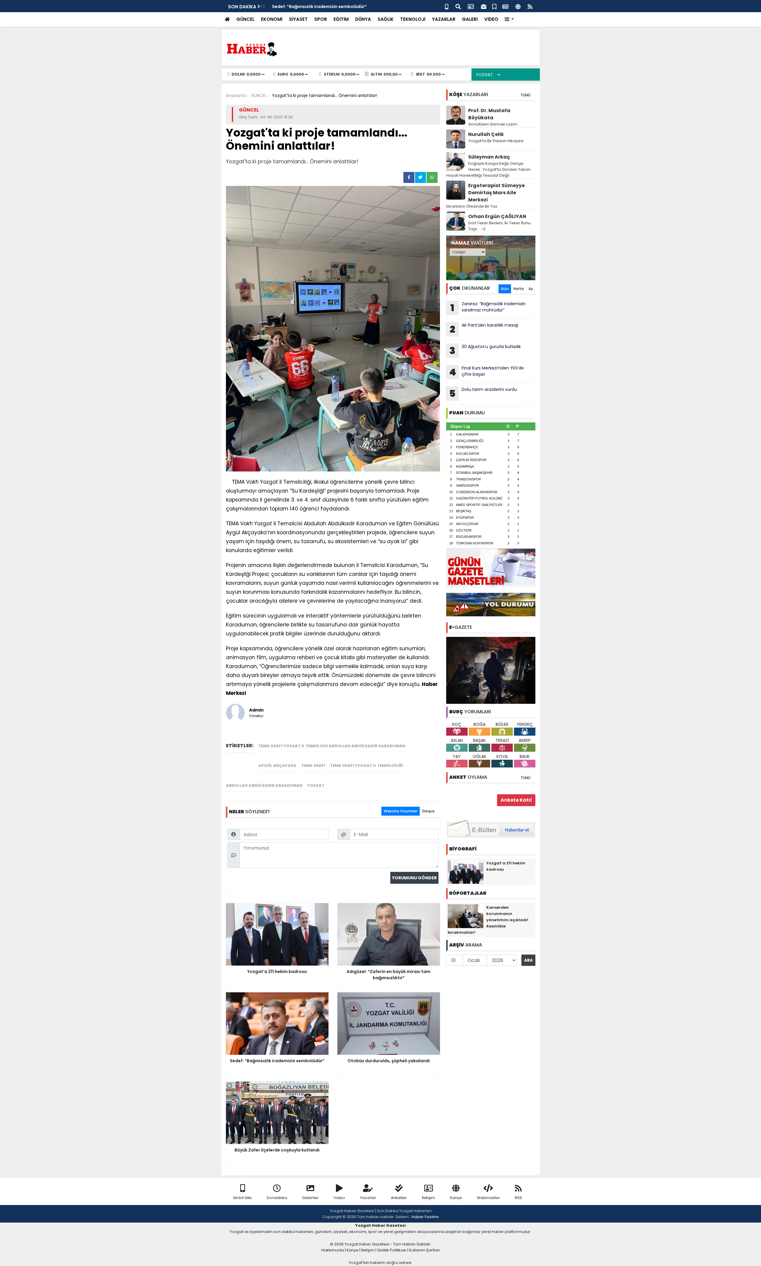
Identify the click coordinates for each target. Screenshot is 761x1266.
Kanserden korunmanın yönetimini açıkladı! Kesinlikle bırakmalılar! (488, 920)
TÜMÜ (526, 95)
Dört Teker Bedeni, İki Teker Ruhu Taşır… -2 (499, 226)
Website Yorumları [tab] (400, 811)
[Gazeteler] (505, 6)
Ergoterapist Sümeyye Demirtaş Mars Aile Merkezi (496, 192)
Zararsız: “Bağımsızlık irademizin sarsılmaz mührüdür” (488, 307)
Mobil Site (242, 1198)
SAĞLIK (386, 19)
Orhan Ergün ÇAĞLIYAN (497, 216)
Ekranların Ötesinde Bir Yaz (471, 206)
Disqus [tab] (428, 811)
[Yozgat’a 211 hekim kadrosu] (465, 872)
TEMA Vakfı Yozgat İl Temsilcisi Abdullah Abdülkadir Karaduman (331, 746)
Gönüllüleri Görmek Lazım (493, 124)
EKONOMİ (271, 19)
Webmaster (488, 1198)
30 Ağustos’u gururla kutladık (485, 350)
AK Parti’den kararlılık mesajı (484, 329)
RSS (518, 1198)
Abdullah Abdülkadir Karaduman (264, 785)
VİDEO (491, 19)
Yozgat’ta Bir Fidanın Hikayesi (495, 141)
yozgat (315, 785)
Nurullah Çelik (486, 134)
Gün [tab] (505, 288)
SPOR (320, 19)
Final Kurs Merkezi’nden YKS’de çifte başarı (486, 372)
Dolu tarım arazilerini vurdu (483, 393)
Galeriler (310, 1198)
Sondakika (277, 1198)
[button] (509, 19)
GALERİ (470, 19)
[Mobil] (446, 6)
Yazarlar (368, 1198)
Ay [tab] (531, 288)
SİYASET (298, 19)
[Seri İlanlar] (494, 6)
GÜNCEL (245, 19)
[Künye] (517, 6)
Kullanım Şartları (424, 1250)
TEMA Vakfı (313, 765)
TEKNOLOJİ (412, 19)
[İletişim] (471, 6)
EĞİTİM (341, 19)
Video (339, 1198)
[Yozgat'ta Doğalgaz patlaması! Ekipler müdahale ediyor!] (490, 670)
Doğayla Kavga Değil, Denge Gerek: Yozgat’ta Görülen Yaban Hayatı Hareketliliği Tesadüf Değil (488, 169)
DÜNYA (363, 19)
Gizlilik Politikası (391, 1250)
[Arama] (458, 6)
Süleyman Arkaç (489, 156)
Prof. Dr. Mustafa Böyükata (489, 114)
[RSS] (530, 6)
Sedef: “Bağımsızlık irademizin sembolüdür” (319, 7)
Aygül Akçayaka (277, 765)
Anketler (399, 1198)
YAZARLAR (443, 19)
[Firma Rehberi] (483, 6)
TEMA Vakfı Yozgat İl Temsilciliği (366, 765)
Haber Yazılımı (425, 1217)
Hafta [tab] (518, 288)
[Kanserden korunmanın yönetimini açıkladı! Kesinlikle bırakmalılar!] (465, 916)
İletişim (428, 1198)
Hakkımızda (332, 1250)
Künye (456, 1198)
